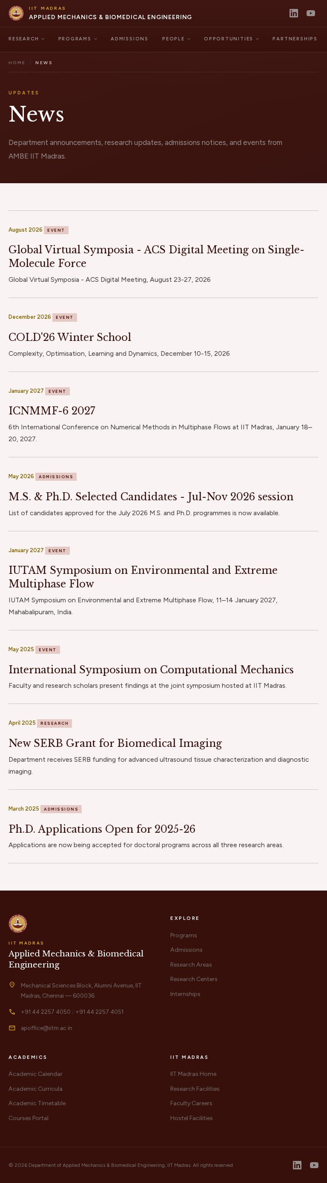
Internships (185, 994)
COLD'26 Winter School (70, 337)
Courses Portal (29, 1118)
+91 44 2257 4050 (46, 1011)
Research (24, 39)
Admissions (130, 39)
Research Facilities (195, 1088)
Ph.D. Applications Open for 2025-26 (102, 829)
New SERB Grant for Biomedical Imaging (115, 743)
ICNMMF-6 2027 (52, 411)
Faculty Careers (191, 1103)
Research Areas (191, 964)
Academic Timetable (37, 1103)
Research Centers (194, 979)
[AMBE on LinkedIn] (293, 13)
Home (17, 62)
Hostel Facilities (191, 1118)
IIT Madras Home (193, 1074)
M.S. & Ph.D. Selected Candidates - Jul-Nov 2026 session (151, 497)
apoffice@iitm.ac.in (46, 1027)
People (173, 39)
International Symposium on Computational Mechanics (151, 670)
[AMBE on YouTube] (310, 13)
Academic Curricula (36, 1088)
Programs (75, 39)
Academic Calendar (36, 1074)
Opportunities (228, 39)
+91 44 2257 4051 (99, 1011)
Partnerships (295, 39)
